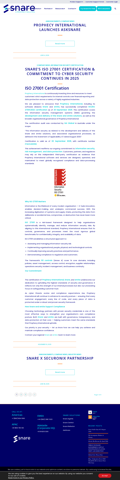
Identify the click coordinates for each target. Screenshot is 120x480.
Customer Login (112, 2)
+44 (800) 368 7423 (44, 419)
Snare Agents (68, 419)
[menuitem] (76, 1)
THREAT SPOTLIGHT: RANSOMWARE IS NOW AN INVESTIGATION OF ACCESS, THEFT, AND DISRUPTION (96, 448)
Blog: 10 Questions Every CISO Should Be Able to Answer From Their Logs (97, 461)
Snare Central (68, 422)
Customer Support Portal (94, 2)
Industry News (74, 354)
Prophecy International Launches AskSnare (60, 27)
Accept (105, 475)
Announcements (53, 21)
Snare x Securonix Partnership (60, 358)
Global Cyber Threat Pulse (95, 455)
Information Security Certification (67, 65)
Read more (60, 43)
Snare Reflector (69, 426)
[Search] (115, 8)
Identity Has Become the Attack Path (98, 441)
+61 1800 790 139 (18, 428)
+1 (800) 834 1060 (18, 418)
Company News (67, 21)
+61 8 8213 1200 (42, 431)
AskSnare (66, 430)
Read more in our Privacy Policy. (21, 478)
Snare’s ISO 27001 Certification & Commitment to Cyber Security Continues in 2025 (60, 74)
